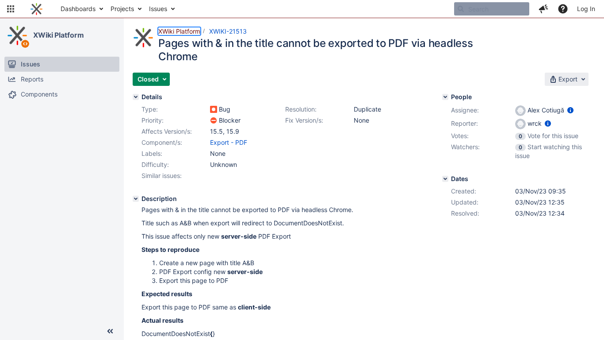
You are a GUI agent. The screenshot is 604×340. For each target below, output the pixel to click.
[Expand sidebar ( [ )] (110, 331)
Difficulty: (155, 164)
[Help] (563, 9)
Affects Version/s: (166, 131)
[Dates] (445, 179)
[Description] (136, 199)
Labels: (151, 153)
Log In (586, 8)
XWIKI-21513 (228, 31)
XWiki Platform (58, 35)
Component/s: (161, 142)
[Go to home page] (36, 9)
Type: (149, 109)
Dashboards (78, 8)
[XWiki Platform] (17, 35)
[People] (445, 97)
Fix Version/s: (304, 120)
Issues (158, 8)
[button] (10, 9)
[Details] (136, 97)
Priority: (152, 120)
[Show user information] (570, 110)
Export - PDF (228, 142)
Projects (122, 8)
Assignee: (465, 110)
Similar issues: (161, 175)
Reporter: (464, 123)
